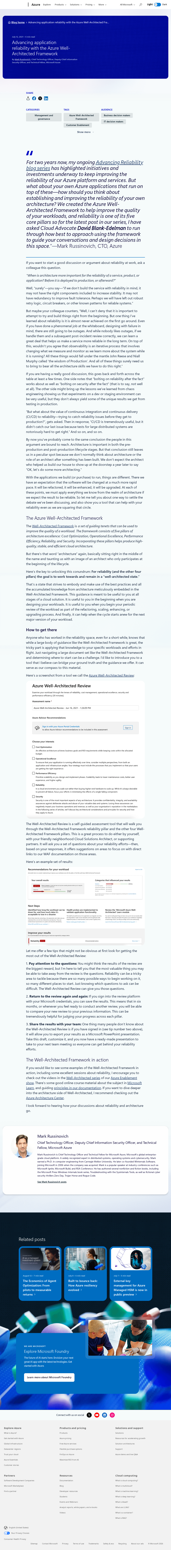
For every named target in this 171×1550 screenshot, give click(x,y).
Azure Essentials (11, 1459)
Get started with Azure (14, 1438)
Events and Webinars (69, 1502)
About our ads (137, 1543)
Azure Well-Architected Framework (81, 117)
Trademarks (94, 1543)
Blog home (18, 22)
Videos (62, 1512)
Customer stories (11, 1465)
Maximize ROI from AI (69, 1459)
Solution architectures (125, 1443)
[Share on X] (40, 98)
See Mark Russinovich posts (51, 1181)
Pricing (89, 4)
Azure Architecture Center (45, 1098)
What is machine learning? (126, 1491)
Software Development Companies (19, 1480)
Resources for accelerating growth (130, 1438)
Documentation (66, 1480)
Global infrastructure (13, 1443)
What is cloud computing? (126, 1480)
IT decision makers (113, 121)
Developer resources (69, 1491)
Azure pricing (65, 1438)
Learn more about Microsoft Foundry (49, 1377)
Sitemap (34, 1543)
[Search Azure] (140, 5)
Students (63, 1496)
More (101, 4)
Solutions (74, 4)
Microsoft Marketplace (14, 1486)
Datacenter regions (12, 1449)
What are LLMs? (122, 1507)
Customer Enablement (77, 125)
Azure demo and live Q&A (126, 1454)
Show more (84, 132)
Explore (47, 4)
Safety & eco (108, 1543)
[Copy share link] (28, 98)
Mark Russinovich (22, 59)
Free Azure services (68, 1443)
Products (59, 4)
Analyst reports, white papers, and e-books (78, 1507)
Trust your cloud (11, 1454)
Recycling (122, 1543)
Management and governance (44, 117)
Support (119, 1449)
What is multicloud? (123, 1486)
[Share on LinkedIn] (46, 98)
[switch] (157, 4)
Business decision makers (117, 115)
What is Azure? (10, 1433)
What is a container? (124, 1512)
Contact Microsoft (50, 1543)
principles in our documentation (77, 1088)
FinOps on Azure (67, 1454)
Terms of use (78, 1543)
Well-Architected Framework (53, 526)
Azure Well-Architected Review (111, 675)
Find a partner (10, 1491)
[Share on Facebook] (34, 98)
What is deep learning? (125, 1496)
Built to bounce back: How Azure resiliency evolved (83, 1285)
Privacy (65, 1543)
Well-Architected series (83, 1078)
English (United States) (18, 1527)
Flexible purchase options (71, 1449)
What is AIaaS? (121, 1502)
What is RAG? (121, 1518)
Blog (62, 1486)
